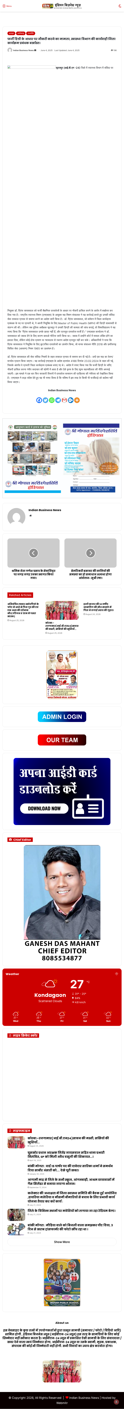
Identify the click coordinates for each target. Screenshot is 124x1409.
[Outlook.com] (70, 398)
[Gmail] (64, 398)
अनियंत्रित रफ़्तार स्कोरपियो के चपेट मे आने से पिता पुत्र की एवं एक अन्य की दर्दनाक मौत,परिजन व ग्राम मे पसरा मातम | (23, 610)
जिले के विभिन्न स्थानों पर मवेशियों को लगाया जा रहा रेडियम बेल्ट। (71, 1211)
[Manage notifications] (116, 1401)
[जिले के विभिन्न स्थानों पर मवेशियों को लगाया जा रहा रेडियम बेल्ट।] (16, 1215)
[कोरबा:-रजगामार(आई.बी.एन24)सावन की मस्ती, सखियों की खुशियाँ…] (61, 610)
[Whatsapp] (52, 398)
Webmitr (62, 1403)
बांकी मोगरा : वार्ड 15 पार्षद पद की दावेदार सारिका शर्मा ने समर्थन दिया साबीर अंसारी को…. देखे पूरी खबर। (70, 1168)
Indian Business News (23, 50)
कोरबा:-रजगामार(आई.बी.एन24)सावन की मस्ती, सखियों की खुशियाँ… (61, 626)
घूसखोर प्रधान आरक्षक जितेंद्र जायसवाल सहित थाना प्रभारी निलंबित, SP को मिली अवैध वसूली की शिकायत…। (66, 1155)
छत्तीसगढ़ (21, 33)
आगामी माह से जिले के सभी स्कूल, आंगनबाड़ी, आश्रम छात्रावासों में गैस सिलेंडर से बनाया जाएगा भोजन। (71, 1182)
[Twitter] (45, 398)
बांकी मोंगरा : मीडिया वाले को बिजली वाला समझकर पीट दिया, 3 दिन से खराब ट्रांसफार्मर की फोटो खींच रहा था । (70, 1227)
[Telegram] (58, 398)
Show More (62, 1242)
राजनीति (31, 33)
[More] (77, 398)
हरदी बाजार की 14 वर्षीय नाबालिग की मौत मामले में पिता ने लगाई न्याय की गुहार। (98, 607)
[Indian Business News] (62, 5)
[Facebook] (39, 398)
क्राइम (11, 33)
